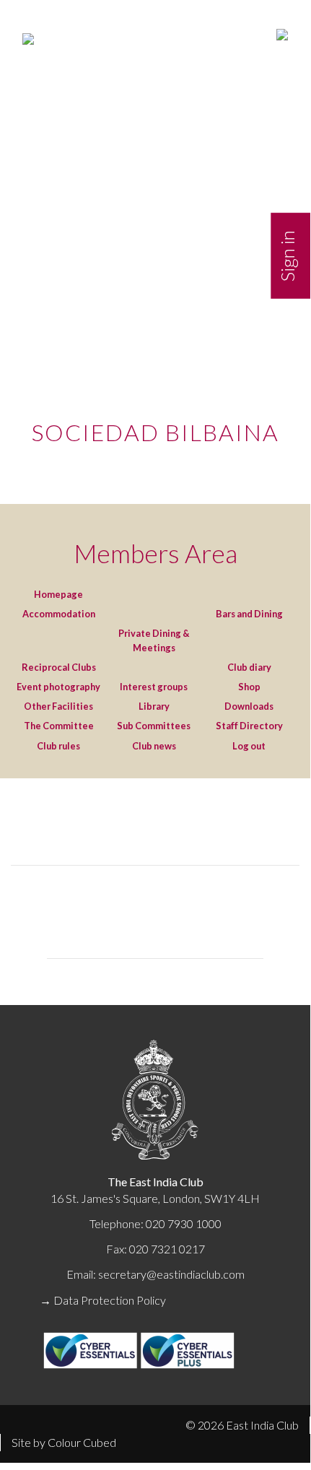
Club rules (58, 746)
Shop (249, 686)
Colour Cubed (82, 1442)
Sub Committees (153, 725)
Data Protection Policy (109, 1300)
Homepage (58, 594)
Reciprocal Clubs (59, 667)
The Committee (59, 725)
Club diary (249, 667)
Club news (154, 746)
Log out (249, 746)
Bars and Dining (249, 613)
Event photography (58, 686)
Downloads (248, 706)
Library (154, 706)
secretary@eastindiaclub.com (171, 1274)
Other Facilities (58, 706)
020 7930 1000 (184, 1223)
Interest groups (154, 686)
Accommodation (58, 613)
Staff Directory (249, 725)
